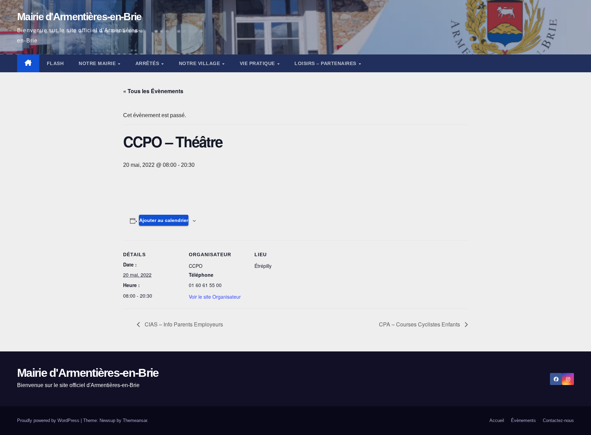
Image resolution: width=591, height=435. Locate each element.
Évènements (523, 420)
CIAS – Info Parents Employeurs (183, 324)
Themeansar (135, 420)
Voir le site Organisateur (215, 296)
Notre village (200, 63)
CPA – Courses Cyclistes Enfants (420, 324)
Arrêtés (148, 63)
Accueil (496, 420)
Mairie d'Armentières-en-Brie (79, 16)
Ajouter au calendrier (163, 220)
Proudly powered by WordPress (49, 420)
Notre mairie (98, 63)
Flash (55, 63)
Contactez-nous (558, 420)
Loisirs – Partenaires (326, 63)
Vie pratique (258, 63)
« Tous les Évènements (153, 91)
